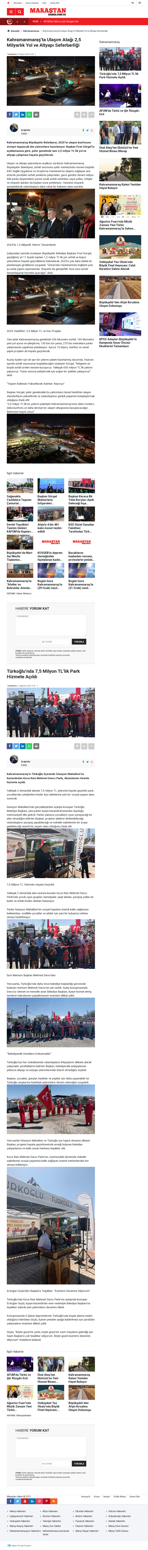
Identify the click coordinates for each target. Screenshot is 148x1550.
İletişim (106, 1496)
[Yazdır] (36, 115)
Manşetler (18, 3)
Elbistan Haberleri (84, 1511)
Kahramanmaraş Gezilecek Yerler (56, 1533)
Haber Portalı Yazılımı (21, 1546)
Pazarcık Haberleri (84, 1521)
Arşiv (44, 3)
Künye (97, 1496)
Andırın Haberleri (83, 1516)
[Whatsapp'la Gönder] (29, 115)
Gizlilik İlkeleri (120, 1496)
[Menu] (11, 12)
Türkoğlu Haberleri (52, 1521)
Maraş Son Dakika (52, 1526)
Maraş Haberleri (18, 1511)
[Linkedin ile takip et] (32, 1501)
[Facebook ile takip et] (83, 130)
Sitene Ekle (54, 3)
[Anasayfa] (8, 3)
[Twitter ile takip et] (87, 130)
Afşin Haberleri (50, 1511)
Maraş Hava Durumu (118, 1526)
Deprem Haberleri (84, 1526)
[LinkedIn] (23, 115)
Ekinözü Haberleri (51, 1516)
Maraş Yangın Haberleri (87, 1531)
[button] (77, 115)
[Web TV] (132, 2)
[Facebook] (10, 115)
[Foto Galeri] (139, 2)
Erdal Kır (25, 130)
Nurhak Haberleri (116, 1521)
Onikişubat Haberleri (20, 1521)
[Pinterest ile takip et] (46, 1501)
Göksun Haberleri (117, 1511)
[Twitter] (16, 115)
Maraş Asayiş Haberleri (21, 1526)
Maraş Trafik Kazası (118, 1531)
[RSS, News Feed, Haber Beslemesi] (53, 1501)
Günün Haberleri (32, 3)
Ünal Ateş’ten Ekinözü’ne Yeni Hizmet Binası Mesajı (69, 21)
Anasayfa (85, 1496)
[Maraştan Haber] (48, 11)
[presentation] (17, 21)
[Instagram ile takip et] (92, 130)
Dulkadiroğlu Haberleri (119, 1516)
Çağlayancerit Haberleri (21, 1516)
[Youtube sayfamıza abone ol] (24, 1501)
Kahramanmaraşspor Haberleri (25, 1531)
